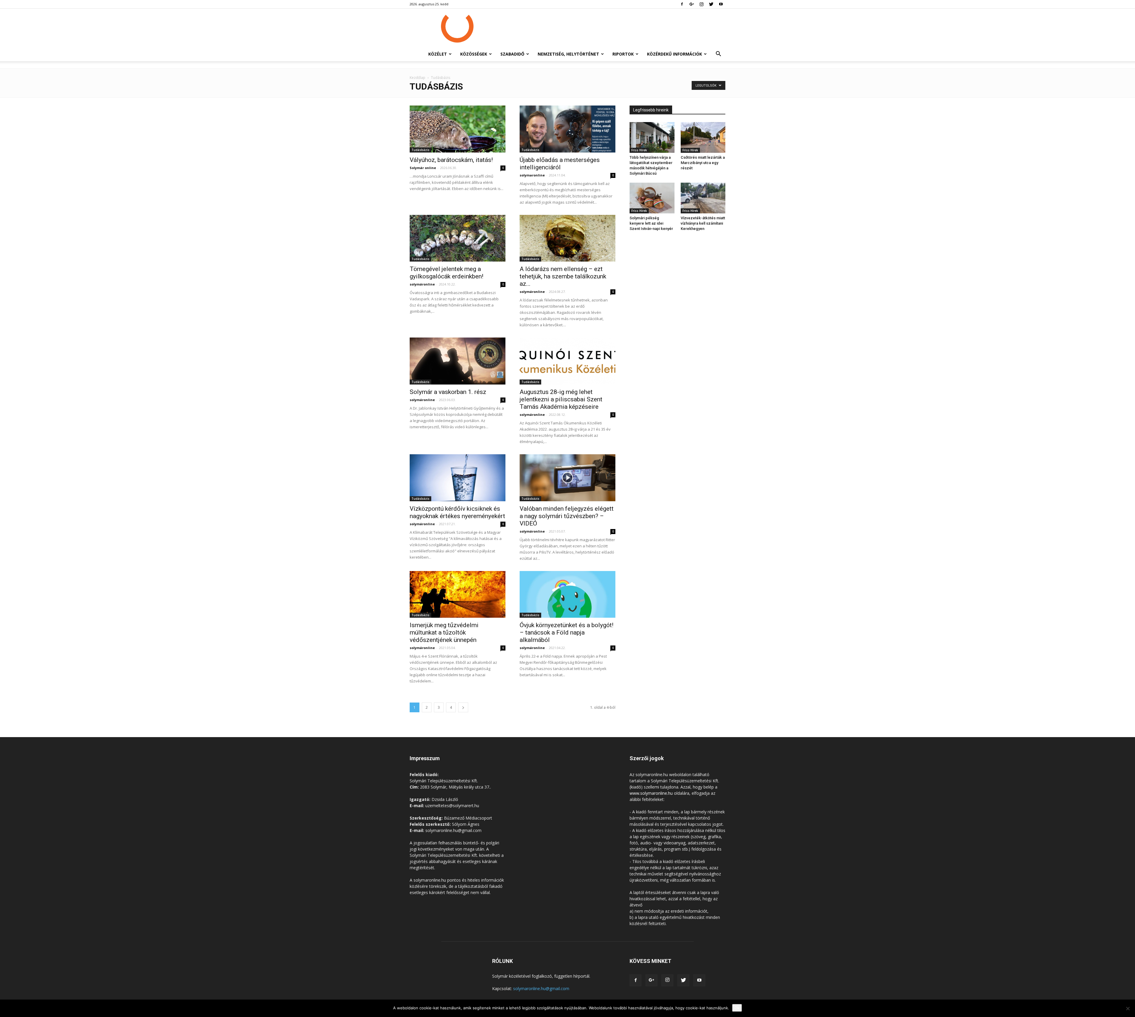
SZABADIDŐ (512, 54)
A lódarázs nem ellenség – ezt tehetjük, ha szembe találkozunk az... (563, 276)
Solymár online (423, 168)
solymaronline (532, 175)
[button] (718, 54)
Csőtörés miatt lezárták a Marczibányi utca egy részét (703, 162)
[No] (1128, 1008)
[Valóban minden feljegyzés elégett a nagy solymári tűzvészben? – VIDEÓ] (567, 477)
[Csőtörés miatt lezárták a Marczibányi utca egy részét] (703, 137)
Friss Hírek (639, 150)
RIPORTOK (623, 54)
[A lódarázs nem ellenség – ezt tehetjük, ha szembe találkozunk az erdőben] (567, 238)
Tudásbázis (420, 150)
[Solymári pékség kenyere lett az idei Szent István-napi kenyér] (652, 198)
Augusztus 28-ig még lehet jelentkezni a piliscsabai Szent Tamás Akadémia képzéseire (561, 399)
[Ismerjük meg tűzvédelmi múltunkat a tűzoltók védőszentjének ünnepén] (457, 594)
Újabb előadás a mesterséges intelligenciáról (560, 163)
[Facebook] (681, 4)
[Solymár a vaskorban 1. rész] (457, 361)
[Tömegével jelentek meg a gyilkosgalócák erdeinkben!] (457, 238)
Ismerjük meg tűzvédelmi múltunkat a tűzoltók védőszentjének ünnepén (444, 632)
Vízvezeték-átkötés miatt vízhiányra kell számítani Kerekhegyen (703, 223)
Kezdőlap (417, 77)
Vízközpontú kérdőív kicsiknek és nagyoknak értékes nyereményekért (457, 512)
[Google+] (691, 4)
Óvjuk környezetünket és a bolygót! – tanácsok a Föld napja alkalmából (566, 632)
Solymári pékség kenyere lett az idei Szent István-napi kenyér (651, 223)
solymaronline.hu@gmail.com (541, 988)
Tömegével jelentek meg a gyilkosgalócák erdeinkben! (446, 272)
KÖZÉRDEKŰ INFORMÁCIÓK (674, 54)
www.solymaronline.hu (651, 793)
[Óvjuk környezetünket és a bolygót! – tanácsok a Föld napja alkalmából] (567, 594)
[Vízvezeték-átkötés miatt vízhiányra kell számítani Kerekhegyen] (703, 198)
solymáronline (422, 284)
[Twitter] (711, 4)
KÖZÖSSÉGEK (473, 54)
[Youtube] (720, 4)
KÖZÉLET (437, 54)
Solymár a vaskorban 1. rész (448, 391)
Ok (737, 1007)
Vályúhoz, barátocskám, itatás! (451, 159)
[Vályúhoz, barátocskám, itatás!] (457, 129)
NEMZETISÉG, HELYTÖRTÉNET (568, 54)
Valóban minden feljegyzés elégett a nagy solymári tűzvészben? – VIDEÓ (567, 516)
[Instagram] (701, 4)
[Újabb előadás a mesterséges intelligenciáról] (567, 129)
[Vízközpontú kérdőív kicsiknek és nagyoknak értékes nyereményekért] (457, 477)
